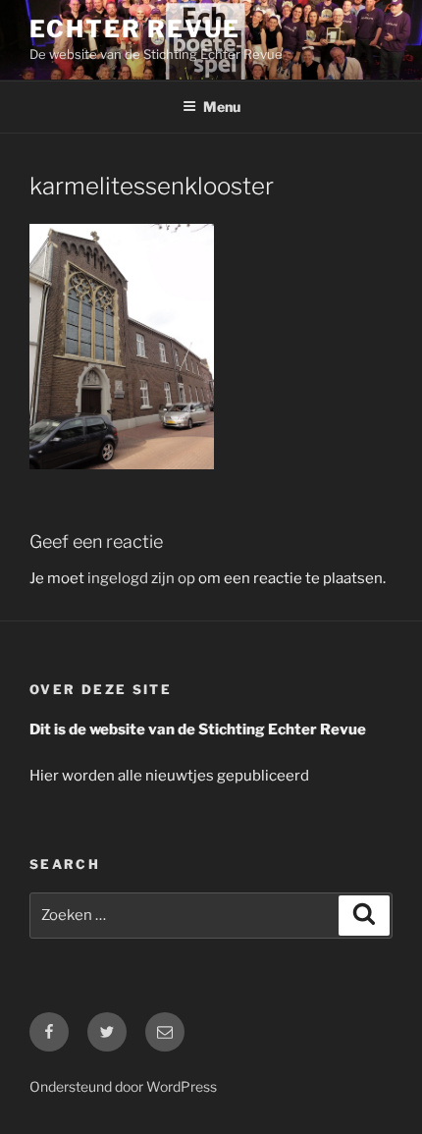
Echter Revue (134, 29)
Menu (221, 106)
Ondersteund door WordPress (123, 1086)
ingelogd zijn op (141, 578)
